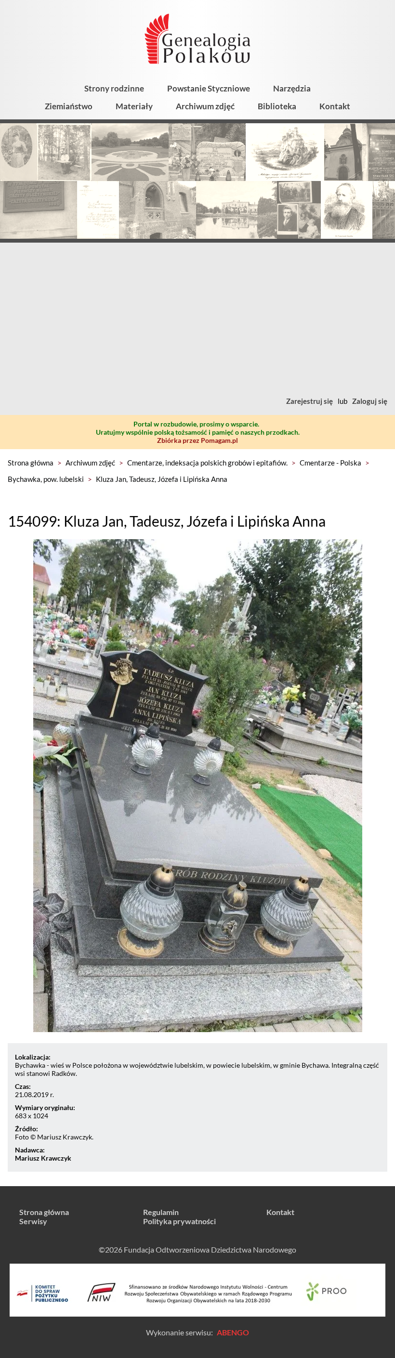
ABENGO (233, 1332)
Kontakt (334, 106)
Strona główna (30, 462)
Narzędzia (292, 88)
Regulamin (161, 1211)
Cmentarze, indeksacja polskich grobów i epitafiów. (207, 462)
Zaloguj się (369, 401)
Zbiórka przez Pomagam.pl (197, 440)
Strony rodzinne (114, 88)
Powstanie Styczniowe (208, 88)
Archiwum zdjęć (205, 106)
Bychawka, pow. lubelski (46, 479)
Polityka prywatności (179, 1221)
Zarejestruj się (309, 401)
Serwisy (33, 1221)
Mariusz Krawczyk (43, 1158)
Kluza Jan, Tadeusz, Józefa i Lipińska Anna (161, 479)
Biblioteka (277, 106)
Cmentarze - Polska (330, 462)
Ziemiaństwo (68, 106)
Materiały (134, 106)
